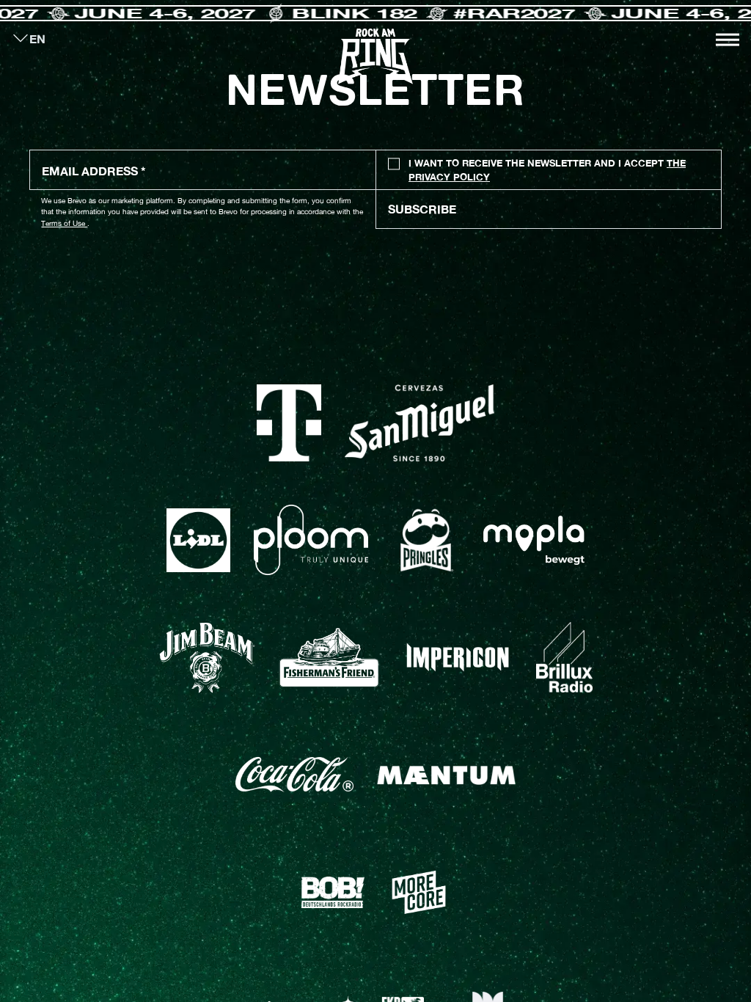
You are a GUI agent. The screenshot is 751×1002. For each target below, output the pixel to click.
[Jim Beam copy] (206, 658)
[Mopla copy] (534, 540)
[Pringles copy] (426, 540)
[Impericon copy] (458, 657)
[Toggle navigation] (727, 39)
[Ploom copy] (311, 540)
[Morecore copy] (419, 892)
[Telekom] (289, 423)
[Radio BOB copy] (332, 892)
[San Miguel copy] (419, 423)
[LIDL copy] (198, 539)
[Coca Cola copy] (294, 774)
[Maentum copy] (446, 775)
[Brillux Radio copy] (564, 657)
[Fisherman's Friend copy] (329, 658)
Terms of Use (64, 223)
